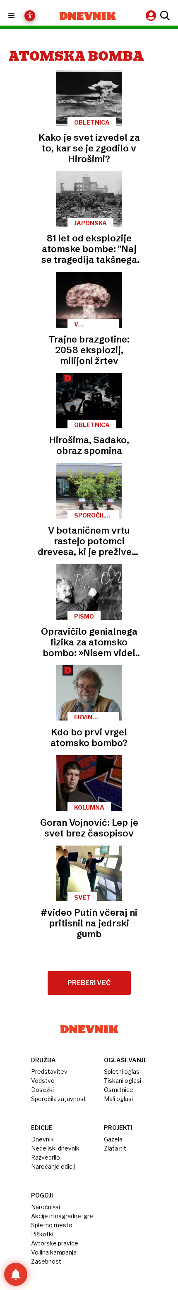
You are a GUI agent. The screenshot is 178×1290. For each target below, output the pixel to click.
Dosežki (42, 1089)
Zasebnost (46, 1261)
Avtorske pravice (54, 1243)
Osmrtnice (118, 1089)
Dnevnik (42, 1139)
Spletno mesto (51, 1225)
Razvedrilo (45, 1157)
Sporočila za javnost (58, 1098)
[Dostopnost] (29, 15)
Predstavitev (49, 1071)
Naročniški (45, 1206)
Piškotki (42, 1234)
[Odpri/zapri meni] (18, 16)
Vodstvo (43, 1080)
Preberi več (89, 983)
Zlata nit (115, 1148)
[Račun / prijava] (152, 15)
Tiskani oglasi (122, 1080)
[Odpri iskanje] (164, 16)
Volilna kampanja (54, 1252)
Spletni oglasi (122, 1071)
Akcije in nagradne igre (62, 1215)
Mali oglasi (118, 1098)
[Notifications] (15, 1274)
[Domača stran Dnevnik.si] (87, 16)
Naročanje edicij (53, 1166)
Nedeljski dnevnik (55, 1148)
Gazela (113, 1139)
